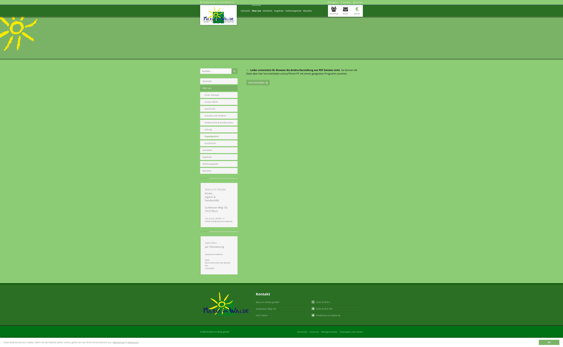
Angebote (279, 10)
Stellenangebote (293, 10)
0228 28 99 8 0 (323, 302)
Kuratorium (210, 143)
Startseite (245, 10)
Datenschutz (119, 342)
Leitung (208, 129)
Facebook (347, 2)
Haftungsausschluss (329, 332)
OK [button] (549, 342)
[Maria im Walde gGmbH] (218, 15)
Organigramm (212, 136)
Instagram (334, 2)
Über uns (256, 10)
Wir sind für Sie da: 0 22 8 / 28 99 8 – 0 (217, 2)
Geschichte (210, 108)
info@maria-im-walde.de (328, 315)
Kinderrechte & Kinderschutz (219, 122)
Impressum (133, 342)
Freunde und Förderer (215, 115)
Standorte (267, 10)
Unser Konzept (212, 95)
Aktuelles (307, 10)
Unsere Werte (211, 101)
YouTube (359, 2)
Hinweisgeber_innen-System (351, 332)
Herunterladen (256, 82)
